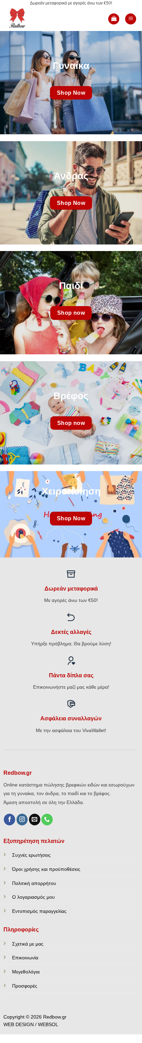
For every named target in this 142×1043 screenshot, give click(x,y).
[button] (113, 19)
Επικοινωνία (25, 957)
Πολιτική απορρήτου (34, 883)
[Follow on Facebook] (9, 819)
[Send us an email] (34, 819)
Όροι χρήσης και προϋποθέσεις (46, 869)
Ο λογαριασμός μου (33, 897)
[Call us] (47, 819)
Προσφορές (24, 986)
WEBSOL (48, 1024)
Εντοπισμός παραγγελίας (39, 911)
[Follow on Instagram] (22, 819)
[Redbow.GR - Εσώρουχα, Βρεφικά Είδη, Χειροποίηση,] (28, 19)
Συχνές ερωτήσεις (31, 855)
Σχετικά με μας (27, 944)
